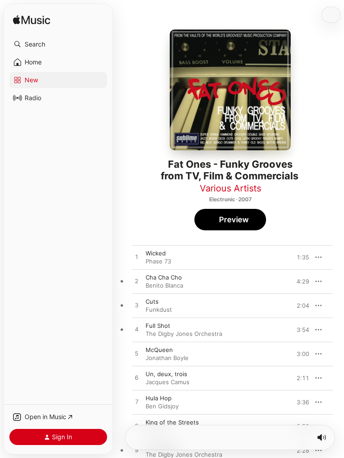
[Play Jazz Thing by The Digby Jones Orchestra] (137, 450)
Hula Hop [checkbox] (159, 398)
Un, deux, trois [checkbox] (166, 373)
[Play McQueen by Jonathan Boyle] (137, 354)
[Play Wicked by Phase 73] (137, 257)
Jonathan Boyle (167, 357)
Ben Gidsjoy (162, 406)
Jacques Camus (167, 382)
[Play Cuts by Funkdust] (137, 305)
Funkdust (159, 309)
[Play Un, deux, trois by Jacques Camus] (137, 378)
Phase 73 (158, 261)
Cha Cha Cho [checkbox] (164, 277)
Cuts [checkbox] (152, 301)
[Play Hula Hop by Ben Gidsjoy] (137, 402)
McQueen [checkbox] (159, 349)
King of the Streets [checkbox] (172, 422)
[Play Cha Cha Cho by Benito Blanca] (137, 281)
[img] (31, 20)
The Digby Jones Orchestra (184, 333)
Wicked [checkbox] (156, 253)
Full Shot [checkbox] (158, 325)
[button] (58, 44)
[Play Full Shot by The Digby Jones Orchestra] (137, 330)
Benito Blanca (164, 285)
